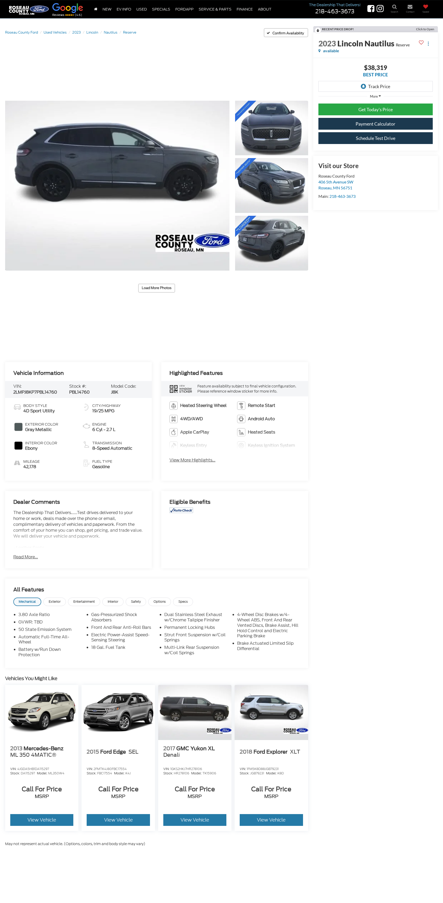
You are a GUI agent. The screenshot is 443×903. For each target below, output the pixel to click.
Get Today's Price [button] (375, 109)
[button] (117, 186)
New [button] (107, 9)
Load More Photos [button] (157, 287)
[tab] (27, 602)
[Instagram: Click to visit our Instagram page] (379, 10)
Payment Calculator (375, 124)
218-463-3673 (342, 196)
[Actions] (428, 43)
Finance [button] (245, 9)
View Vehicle (41, 819)
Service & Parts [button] (215, 9)
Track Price (379, 86)
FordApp (184, 9)
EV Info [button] (124, 9)
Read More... (25, 557)
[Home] (96, 9)
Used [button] (141, 9)
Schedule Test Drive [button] (375, 138)
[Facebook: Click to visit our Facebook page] (370, 10)
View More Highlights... (192, 460)
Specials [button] (161, 9)
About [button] (264, 9)
